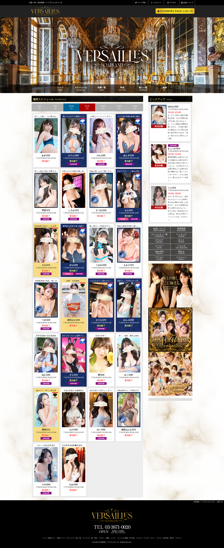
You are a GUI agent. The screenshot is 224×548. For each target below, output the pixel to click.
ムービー (113, 538)
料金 (122, 88)
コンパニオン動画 (122, 538)
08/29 (71, 107)
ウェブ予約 (141, 2)
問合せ (172, 538)
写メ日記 (132, 538)
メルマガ (159, 538)
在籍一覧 (101, 88)
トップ (60, 88)
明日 (55, 107)
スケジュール (81, 88)
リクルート (157, 2)
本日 (39, 107)
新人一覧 (143, 88)
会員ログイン (51, 538)
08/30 (87, 107)
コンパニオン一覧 (87, 538)
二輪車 (164, 88)
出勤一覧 (220, 502)
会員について (188, 2)
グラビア (146, 538)
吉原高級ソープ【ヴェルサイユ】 (204, 502)
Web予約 (165, 538)
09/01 (119, 107)
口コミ (153, 538)
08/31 (103, 107)
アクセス (172, 2)
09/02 (135, 107)
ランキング (139, 538)
